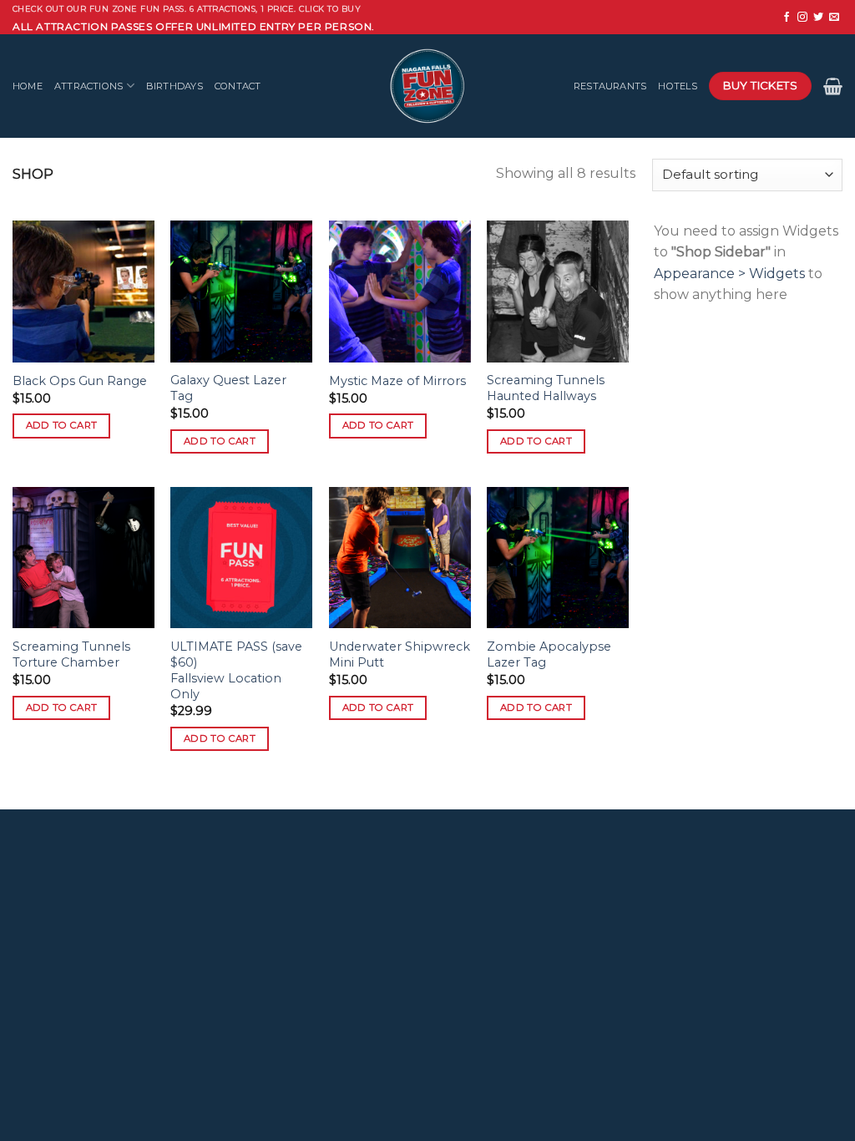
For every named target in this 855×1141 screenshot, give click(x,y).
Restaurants (610, 86)
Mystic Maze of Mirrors (397, 380)
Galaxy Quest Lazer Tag (228, 388)
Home (28, 86)
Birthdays (174, 86)
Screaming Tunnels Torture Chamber (71, 654)
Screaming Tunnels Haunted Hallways (546, 388)
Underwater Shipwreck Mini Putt (399, 654)
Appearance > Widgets (729, 273)
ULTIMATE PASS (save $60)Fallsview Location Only (236, 670)
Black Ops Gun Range (80, 380)
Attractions (88, 86)
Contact (238, 86)
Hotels (677, 86)
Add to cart (62, 425)
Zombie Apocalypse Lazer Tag (549, 654)
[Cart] (832, 86)
